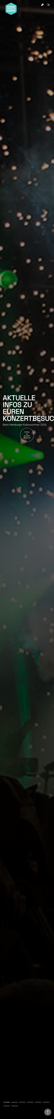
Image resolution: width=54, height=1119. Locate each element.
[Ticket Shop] (43, 4)
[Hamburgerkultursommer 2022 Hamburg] (11, 14)
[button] (49, 4)
